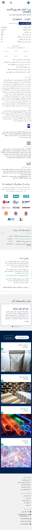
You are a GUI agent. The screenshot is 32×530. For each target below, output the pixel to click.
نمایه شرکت (26, 495)
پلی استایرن (25, 442)
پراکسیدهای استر (25, 489)
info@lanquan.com (23, 275)
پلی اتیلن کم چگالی (23, 346)
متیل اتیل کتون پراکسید (20, 308)
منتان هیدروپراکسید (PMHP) (23, 241)
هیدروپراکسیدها (26, 480)
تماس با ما (27, 509)
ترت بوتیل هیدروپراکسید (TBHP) (22, 236)
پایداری (28, 505)
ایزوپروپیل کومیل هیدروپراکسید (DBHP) (23, 244)
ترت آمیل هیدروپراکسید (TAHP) (23, 239)
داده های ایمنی (12, 23)
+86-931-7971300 (24, 521)
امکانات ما (27, 502)
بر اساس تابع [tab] (9, 337)
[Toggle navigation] (3, 2)
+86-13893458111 (10, 275)
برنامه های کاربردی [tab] (22, 337)
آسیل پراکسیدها (26, 487)
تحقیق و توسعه (26, 500)
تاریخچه (28, 498)
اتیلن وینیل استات (23, 378)
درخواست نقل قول (25, 23)
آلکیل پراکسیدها (25, 484)
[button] (12, 326)
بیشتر (27, 321)
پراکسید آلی (27, 477)
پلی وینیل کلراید (24, 410)
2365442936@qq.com (23, 514)
